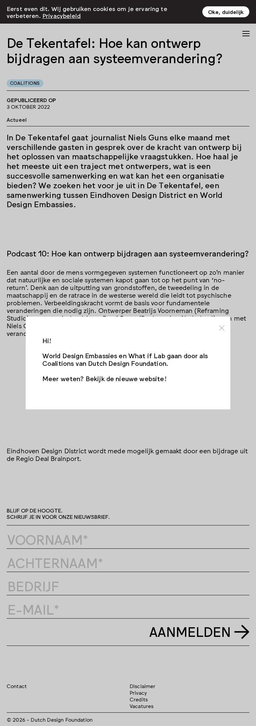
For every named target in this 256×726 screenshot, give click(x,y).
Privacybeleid (61, 15)
